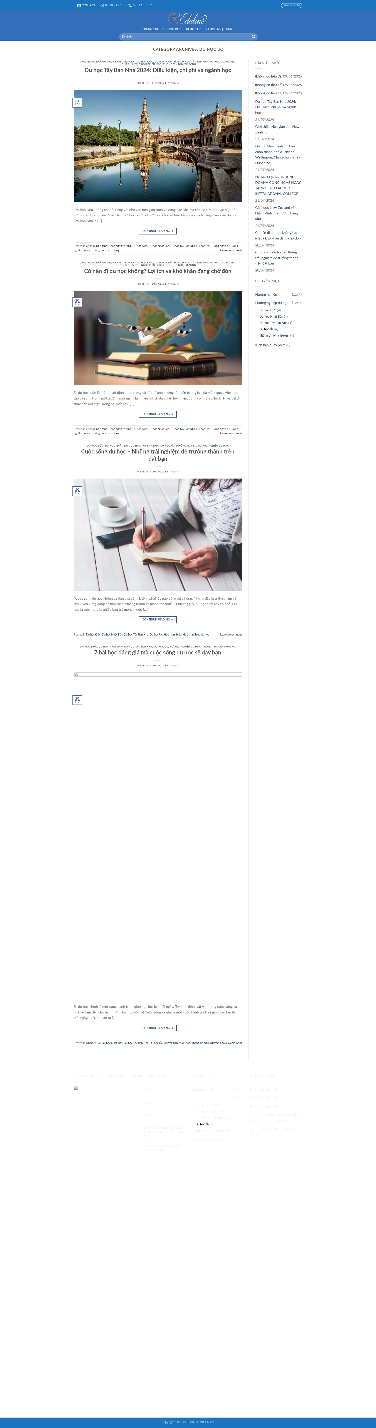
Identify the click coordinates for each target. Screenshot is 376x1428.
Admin (175, 83)
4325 (148, 1115)
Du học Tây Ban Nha (194, 62)
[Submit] (253, 37)
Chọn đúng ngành (93, 62)
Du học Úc (193, 29)
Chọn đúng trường (121, 62)
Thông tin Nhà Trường (179, 64)
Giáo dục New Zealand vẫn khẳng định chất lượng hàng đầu (276, 213)
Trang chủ (150, 29)
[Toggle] (300, 294)
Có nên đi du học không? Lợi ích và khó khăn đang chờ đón (158, 271)
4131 (148, 1102)
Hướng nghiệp (219, 246)
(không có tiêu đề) (268, 76)
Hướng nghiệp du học (146, 64)
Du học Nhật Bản (218, 29)
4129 (148, 1090)
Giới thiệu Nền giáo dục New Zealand (277, 129)
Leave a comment (231, 250)
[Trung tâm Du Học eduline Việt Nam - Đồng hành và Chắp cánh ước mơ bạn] (188, 18)
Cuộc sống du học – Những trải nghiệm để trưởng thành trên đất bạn (276, 258)
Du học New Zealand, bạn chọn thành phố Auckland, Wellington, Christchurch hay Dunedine (277, 155)
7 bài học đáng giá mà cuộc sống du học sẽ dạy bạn (157, 653)
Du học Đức (172, 29)
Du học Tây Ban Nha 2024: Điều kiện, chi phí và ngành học (157, 70)
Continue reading (158, 231)
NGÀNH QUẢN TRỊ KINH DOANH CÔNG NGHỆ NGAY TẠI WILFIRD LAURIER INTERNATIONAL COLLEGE (277, 185)
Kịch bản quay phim (270, 345)
